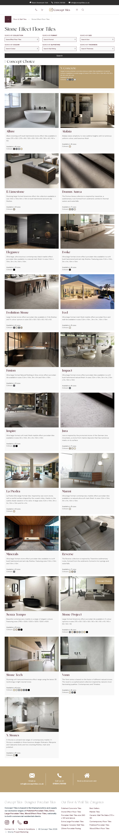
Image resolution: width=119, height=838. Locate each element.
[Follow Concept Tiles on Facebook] (13, 822)
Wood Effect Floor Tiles (35, 813)
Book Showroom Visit (40, 3)
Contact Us (10, 829)
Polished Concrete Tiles (71, 808)
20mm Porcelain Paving (71, 828)
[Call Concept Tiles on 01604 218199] (36, 9)
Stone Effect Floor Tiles (71, 812)
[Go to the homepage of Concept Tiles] (59, 9)
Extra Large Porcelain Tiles (72, 821)
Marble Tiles (95, 812)
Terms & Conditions (26, 829)
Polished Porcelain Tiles (37, 810)
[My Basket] (42, 9)
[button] (77, 9)
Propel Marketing (21, 832)
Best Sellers (94, 808)
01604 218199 (59, 3)
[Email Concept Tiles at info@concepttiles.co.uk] (32, 776)
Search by (14, 35)
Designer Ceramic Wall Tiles (72, 825)
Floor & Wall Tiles (19, 19)
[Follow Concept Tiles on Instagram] (7, 822)
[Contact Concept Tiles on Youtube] (25, 822)
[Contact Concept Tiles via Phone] (19, 822)
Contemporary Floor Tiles (100, 821)
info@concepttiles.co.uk (80, 3)
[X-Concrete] (31, 76)
